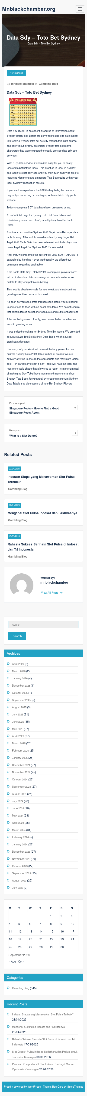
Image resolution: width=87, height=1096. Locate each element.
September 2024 (21, 786)
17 (72, 931)
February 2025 (20, 750)
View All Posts (50, 592)
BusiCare (58, 1086)
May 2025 (17, 729)
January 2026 (20, 678)
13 (30, 931)
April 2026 (18, 664)
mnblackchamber (22, 84)
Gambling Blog (48, 84)
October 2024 (20, 779)
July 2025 (17, 714)
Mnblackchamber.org (28, 8)
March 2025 (19, 743)
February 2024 (20, 837)
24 (72, 939)
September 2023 (21, 873)
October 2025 (20, 692)
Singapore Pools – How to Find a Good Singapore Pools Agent (34, 410)
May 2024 (17, 815)
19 (20, 939)
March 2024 (19, 830)
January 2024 (20, 844)
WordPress (34, 1086)
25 (10, 947)
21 (41, 939)
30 (62, 947)
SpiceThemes (75, 1086)
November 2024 (21, 772)
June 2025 (18, 721)
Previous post (17, 403)
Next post (15, 430)
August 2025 (19, 707)
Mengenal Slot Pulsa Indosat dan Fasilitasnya (42, 513)
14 (41, 931)
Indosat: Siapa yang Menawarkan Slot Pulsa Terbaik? (43, 1014)
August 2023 (19, 880)
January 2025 (20, 757)
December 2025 (21, 685)
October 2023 (20, 866)
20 (30, 939)
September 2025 (21, 700)
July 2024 (17, 801)
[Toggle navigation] (80, 9)
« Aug (12, 961)
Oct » (21, 961)
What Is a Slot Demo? (23, 435)
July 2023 (17, 887)
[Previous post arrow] (75, 407)
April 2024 (18, 822)
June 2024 (18, 808)
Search (17, 636)
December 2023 (21, 851)
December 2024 (21, 765)
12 (20, 931)
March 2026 (19, 671)
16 (62, 931)
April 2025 (18, 736)
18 (10, 939)
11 (10, 931)
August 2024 (19, 794)
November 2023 (21, 859)
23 (62, 939)
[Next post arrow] (75, 432)
